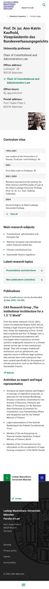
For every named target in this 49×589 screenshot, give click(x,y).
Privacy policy (10, 550)
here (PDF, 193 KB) (16, 300)
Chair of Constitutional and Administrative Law (23, 80)
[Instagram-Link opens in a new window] (42, 477)
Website (10, 373)
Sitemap (7, 544)
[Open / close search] (44, 5)
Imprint (7, 556)
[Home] (7, 477)
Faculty (3, 16)
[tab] (25, 270)
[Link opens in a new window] (24, 487)
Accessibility (10, 562)
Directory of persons (18, 16)
